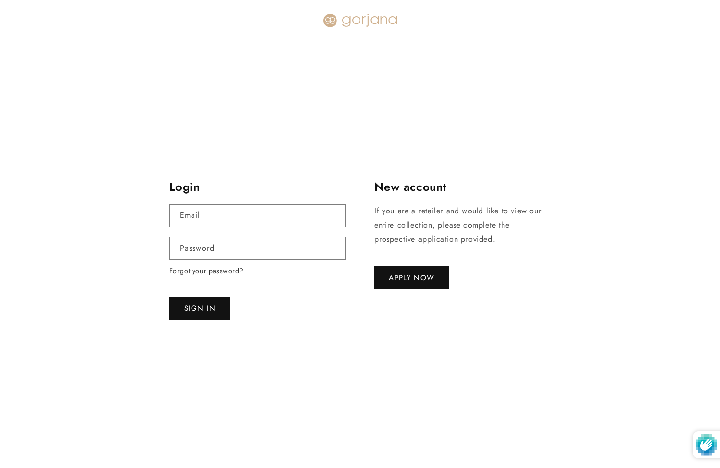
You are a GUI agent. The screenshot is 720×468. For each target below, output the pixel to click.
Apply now (411, 277)
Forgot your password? (206, 271)
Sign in (200, 308)
